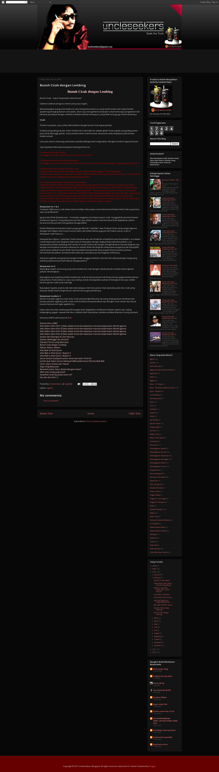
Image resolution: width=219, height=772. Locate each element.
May (155, 624)
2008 (154, 566)
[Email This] (84, 384)
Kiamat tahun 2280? (48, 323)
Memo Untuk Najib (157, 438)
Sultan (152, 542)
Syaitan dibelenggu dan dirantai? (54, 339)
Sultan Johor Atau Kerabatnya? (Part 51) (169, 232)
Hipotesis (153, 409)
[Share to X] (89, 384)
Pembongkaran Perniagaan (159, 459)
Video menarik (155, 549)
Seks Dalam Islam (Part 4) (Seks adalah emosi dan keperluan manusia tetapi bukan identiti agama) (83, 334)
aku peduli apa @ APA (162, 690)
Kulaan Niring (158, 683)
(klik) (69, 317)
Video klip (153, 545)
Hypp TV (153, 413)
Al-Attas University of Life (163, 711)
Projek (152, 506)
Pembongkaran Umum (158, 466)
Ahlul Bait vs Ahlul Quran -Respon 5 (55, 355)
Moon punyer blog (160, 669)
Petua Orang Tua (156, 484)
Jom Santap (154, 420)
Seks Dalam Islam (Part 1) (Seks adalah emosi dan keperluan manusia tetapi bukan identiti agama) (83, 326)
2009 (154, 569)
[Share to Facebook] (92, 384)
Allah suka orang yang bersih (52, 372)
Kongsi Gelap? (155, 427)
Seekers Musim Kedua (157, 527)
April (156, 621)
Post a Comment (51, 400)
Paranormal (154, 445)
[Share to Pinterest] (95, 384)
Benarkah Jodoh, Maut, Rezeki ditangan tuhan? (60, 369)
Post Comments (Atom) (96, 421)
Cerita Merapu (155, 395)
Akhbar (152, 363)
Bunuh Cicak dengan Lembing (53, 344)
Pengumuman (155, 470)
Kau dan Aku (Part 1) (49, 377)
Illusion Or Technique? (162, 580)
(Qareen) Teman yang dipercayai (54, 342)
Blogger (152, 766)
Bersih (152, 377)
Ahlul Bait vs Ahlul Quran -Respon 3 (55, 353)
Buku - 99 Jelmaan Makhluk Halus (162, 388)
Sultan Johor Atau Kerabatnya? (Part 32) (169, 283)
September (158, 636)
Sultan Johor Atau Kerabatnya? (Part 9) (169, 199)
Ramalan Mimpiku (156, 509)
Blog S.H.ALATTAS (160, 704)
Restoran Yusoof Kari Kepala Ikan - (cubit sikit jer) (161, 590)
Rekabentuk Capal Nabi (162, 737)
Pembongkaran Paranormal (159, 456)
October (157, 639)
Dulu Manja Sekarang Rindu (164, 730)
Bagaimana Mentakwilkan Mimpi (161, 370)
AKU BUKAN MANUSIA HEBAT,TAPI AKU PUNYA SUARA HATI (165, 720)
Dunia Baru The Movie (161, 594)
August (157, 633)
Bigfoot (152, 381)
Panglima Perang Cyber (162, 676)
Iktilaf (152, 416)
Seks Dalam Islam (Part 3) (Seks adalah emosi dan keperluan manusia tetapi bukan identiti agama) (83, 331)
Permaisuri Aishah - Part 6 (170, 181)
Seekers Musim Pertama (158, 531)
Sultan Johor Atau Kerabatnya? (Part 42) (169, 317)
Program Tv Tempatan (157, 502)
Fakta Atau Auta (155, 398)
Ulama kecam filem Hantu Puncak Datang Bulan (163, 584)
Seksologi (153, 534)
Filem (152, 402)
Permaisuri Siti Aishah (158, 477)
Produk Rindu (155, 491)
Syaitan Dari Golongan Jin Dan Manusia (57, 336)
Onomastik (154, 441)
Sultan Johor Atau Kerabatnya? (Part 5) (169, 334)
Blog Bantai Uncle (160, 744)
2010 (154, 572)
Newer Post (46, 413)
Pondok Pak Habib (156, 488)
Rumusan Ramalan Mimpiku (160, 520)
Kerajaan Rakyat (160, 697)
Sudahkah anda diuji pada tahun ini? (56, 374)
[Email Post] (79, 383)
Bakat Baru (154, 373)
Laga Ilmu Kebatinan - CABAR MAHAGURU (162, 601)
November (158, 642)
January (157, 575)
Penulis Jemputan (156, 474)
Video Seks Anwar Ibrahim (159, 552)
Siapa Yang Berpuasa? (49, 366)
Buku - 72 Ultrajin (156, 384)
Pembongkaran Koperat (158, 448)
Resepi (152, 513)
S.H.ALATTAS (154, 524)
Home (90, 413)
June (156, 627)
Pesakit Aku (154, 481)
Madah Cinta (154, 434)
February (157, 578)
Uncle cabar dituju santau (163, 597)
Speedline (153, 538)
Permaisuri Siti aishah (169, 265)
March (156, 618)
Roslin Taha (154, 516)
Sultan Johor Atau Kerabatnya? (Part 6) (169, 215)
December (157, 645)
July (155, 630)
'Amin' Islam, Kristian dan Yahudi (54, 364)
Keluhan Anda (155, 423)
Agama (50, 388)
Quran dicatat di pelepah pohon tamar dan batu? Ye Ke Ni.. (66, 358)
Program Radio (155, 495)
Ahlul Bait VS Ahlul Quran (51, 350)
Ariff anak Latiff (155, 366)
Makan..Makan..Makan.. (50, 347)
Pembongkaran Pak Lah (158, 452)
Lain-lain (153, 431)
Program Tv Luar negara (158, 499)
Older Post (134, 413)
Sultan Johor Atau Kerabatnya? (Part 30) (169, 248)
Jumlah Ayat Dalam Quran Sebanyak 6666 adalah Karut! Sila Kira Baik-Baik (72, 361)
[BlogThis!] (86, 384)
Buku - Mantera (155, 391)
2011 (154, 649)
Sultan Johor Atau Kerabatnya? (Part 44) (169, 301)
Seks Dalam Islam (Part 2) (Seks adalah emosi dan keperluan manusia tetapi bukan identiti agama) (83, 328)
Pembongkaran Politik (157, 463)
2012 (154, 652)
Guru (152, 406)
